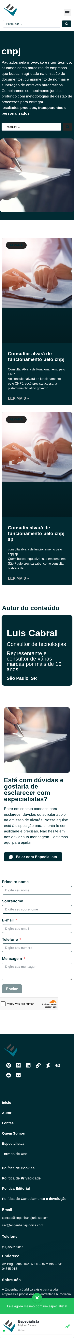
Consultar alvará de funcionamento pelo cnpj (36, 356)
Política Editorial (16, 1188)
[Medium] (18, 1065)
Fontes (8, 1123)
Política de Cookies (18, 1168)
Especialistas (13, 1144)
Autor (6, 1113)
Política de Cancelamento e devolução (34, 1199)
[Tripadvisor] (58, 1065)
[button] (67, 12)
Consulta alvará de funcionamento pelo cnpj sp (36, 533)
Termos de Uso (14, 1154)
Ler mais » (18, 398)
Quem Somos (13, 1133)
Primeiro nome (15, 882)
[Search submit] (66, 23)
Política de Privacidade (21, 1178)
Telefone (10, 939)
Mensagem (12, 958)
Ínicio (6, 1103)
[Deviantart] (48, 1065)
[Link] (38, 1065)
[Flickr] (18, 1075)
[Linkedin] (28, 1065)
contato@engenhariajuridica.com (25, 1217)
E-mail (8, 920)
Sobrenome (12, 901)
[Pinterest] (8, 1065)
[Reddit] (8, 1075)
